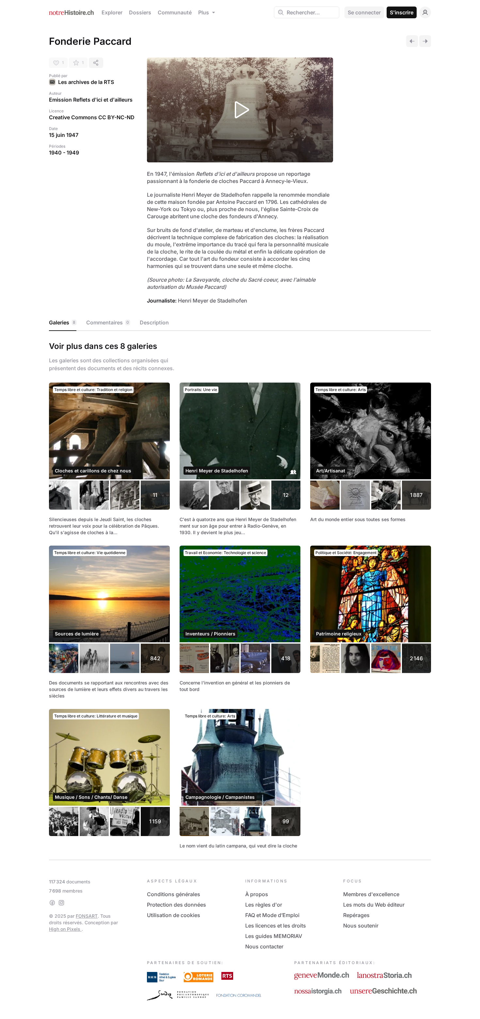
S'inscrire (401, 12)
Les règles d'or (263, 904)
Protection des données (176, 904)
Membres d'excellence (371, 894)
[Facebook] (52, 902)
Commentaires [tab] (107, 322)
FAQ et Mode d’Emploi (272, 915)
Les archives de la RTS (86, 82)
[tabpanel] (240, 594)
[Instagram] (61, 902)
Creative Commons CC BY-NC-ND (92, 117)
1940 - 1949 (64, 152)
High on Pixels (65, 929)
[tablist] (240, 323)
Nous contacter (264, 946)
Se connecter (364, 12)
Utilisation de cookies (173, 915)
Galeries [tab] (62, 322)
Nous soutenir (360, 925)
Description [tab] (154, 322)
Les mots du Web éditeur (374, 904)
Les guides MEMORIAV (273, 936)
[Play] (240, 110)
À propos (256, 894)
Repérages (356, 915)
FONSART (87, 916)
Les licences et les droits (275, 925)
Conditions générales (173, 894)
